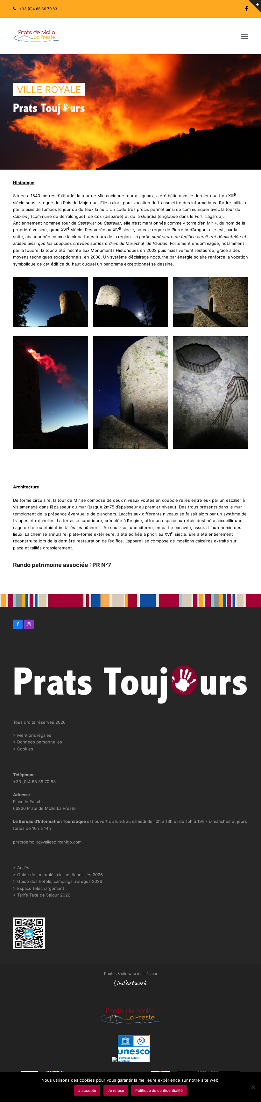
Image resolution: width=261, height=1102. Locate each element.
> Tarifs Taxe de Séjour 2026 (41, 894)
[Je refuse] (253, 1087)
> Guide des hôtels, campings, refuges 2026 (57, 881)
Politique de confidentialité (159, 1090)
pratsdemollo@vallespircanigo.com (47, 841)
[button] (244, 36)
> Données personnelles (37, 741)
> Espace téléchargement (38, 888)
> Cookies (23, 748)
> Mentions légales (32, 735)
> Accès (21, 867)
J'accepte (87, 1090)
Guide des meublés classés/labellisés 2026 (60, 874)
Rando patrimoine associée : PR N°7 (62, 564)
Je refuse (116, 1090)
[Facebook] (246, 9)
